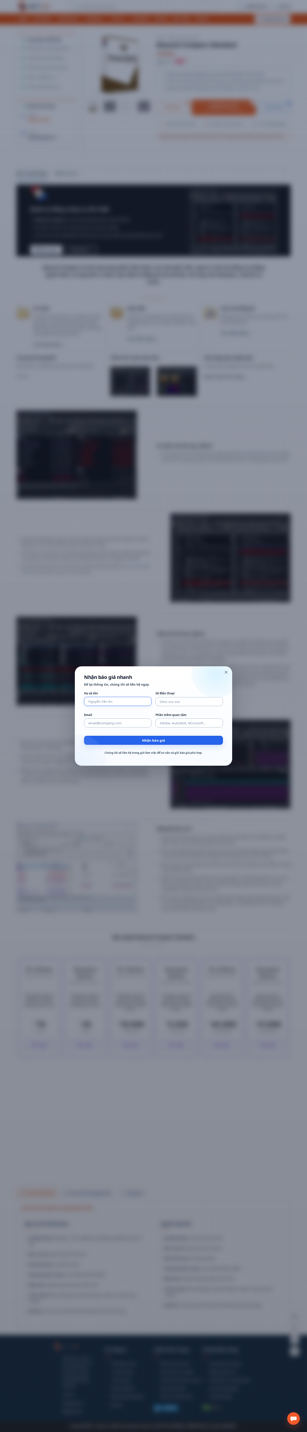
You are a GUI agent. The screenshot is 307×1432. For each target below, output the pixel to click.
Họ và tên (91, 693)
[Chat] (293, 1418)
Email (88, 715)
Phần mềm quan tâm (171, 715)
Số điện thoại (165, 693)
